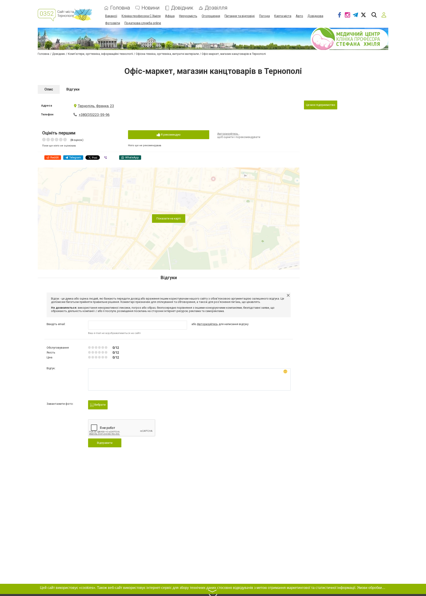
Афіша (170, 16)
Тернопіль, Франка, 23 (96, 106)
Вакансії (111, 16)
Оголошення (211, 16)
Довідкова (315, 16)
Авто (299, 16)
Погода (264, 16)
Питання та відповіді (240, 16)
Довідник (182, 8)
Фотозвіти (112, 23)
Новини (151, 8)
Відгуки (72, 89)
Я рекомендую (170, 134)
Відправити (104, 442)
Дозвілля (216, 8)
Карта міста (282, 16)
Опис (48, 89)
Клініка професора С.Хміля (141, 16)
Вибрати (100, 404)
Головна (120, 8)
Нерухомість (188, 16)
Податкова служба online (142, 23)
